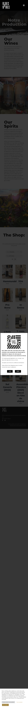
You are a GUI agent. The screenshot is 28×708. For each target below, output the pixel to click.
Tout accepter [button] (19, 702)
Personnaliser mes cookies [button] (8, 702)
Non (18, 371)
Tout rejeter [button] (5, 704)
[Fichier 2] (6, 2)
